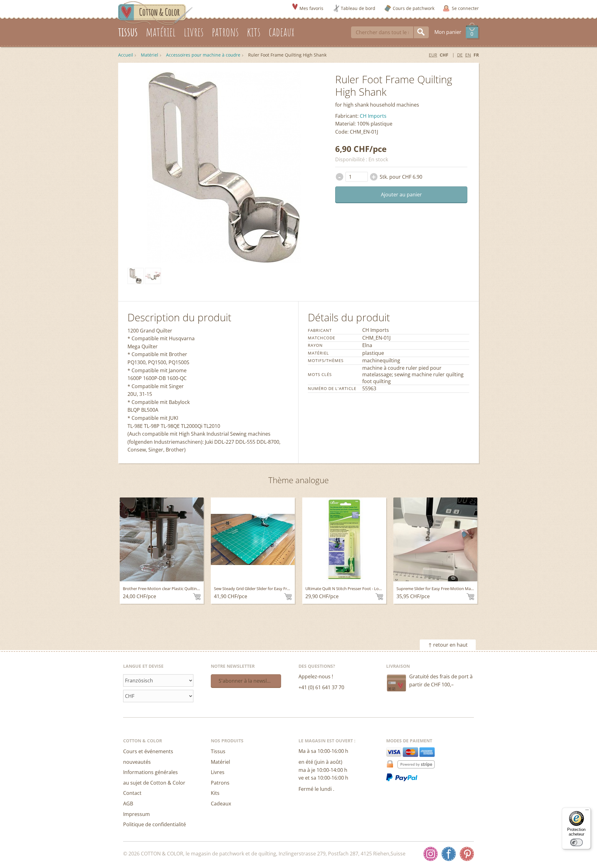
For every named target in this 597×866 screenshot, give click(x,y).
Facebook (449, 854)
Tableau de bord (358, 8)
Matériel (149, 55)
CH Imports (373, 115)
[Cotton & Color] (155, 12)
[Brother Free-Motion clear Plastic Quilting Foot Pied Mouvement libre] (162, 539)
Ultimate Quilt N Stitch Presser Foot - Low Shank (349, 588)
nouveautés (137, 761)
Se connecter (465, 8)
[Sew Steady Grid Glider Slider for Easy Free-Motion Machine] (253, 539)
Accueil (125, 55)
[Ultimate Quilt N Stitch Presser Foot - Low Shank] (344, 539)
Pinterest (467, 854)
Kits (215, 793)
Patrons (220, 782)
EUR (433, 55)
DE (460, 55)
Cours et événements (148, 751)
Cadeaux (221, 803)
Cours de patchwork (413, 8)
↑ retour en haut (448, 644)
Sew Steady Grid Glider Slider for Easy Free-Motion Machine (268, 588)
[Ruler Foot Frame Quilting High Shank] (135, 276)
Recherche (421, 32)
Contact (132, 793)
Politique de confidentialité (154, 824)
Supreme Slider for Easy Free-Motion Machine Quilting (446, 588)
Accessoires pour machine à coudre (203, 55)
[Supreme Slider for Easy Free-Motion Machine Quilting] (435, 539)
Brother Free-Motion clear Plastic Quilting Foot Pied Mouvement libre (187, 588)
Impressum (136, 814)
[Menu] (587, 811)
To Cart (197, 596)
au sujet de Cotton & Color (154, 782)
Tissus (218, 751)
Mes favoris (311, 8)
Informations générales (150, 772)
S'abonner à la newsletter (248, 680)
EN (468, 55)
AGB (128, 803)
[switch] (576, 842)
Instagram (430, 854)
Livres (217, 772)
